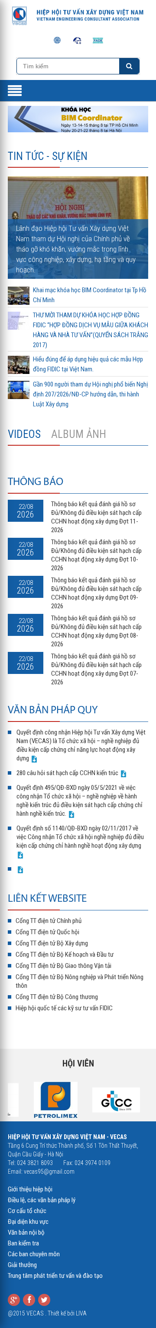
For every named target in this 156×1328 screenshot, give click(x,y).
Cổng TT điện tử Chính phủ (48, 921)
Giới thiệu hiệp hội (30, 1189)
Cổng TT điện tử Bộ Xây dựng (52, 943)
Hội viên (78, 1063)
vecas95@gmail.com (49, 1171)
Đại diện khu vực (28, 1222)
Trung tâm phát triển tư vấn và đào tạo (55, 1276)
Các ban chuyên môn (34, 1254)
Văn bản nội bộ (26, 1232)
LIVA (81, 1313)
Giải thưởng (22, 1265)
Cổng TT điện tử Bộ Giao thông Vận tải (63, 966)
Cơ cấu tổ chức (27, 1211)
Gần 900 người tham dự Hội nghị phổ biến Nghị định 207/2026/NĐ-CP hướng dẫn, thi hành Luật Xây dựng (90, 394)
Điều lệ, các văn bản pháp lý (41, 1200)
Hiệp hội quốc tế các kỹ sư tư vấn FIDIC (64, 1008)
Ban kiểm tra (23, 1243)
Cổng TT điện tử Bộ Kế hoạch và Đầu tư (65, 954)
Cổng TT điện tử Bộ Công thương (57, 997)
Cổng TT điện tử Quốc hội (47, 932)
